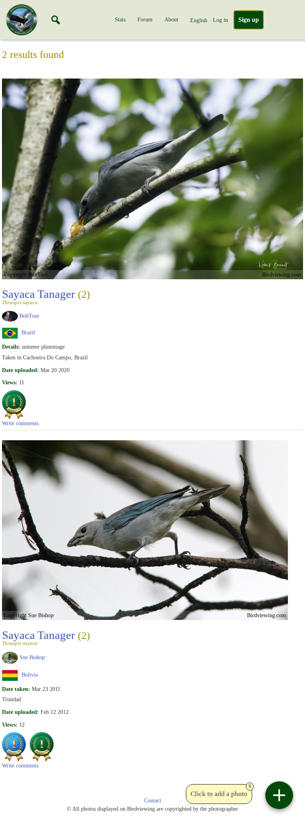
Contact (152, 801)
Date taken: (16, 689)
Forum (144, 19)
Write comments (20, 423)
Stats (120, 19)
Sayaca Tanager (46, 296)
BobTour (29, 316)
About (171, 19)
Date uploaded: (20, 370)
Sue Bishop (32, 657)
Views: (9, 382)
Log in (220, 20)
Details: (11, 346)
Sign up (248, 19)
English (198, 20)
